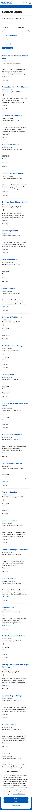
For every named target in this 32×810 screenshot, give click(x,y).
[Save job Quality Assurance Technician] (3, 644)
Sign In (25, 3)
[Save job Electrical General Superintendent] (3, 210)
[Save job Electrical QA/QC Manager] (3, 325)
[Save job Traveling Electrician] (3, 500)
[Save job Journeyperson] (3, 382)
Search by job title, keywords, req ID (14, 18)
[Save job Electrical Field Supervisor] (3, 442)
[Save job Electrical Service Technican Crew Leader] (3, 414)
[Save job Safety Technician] (3, 296)
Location (5, 27)
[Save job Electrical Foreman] (3, 586)
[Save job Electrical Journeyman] (3, 152)
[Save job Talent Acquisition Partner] (3, 471)
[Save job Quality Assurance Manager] (3, 354)
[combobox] (11, 30)
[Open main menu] (30, 2)
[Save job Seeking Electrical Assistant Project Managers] (3, 675)
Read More (5, 76)
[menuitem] (6, 3)
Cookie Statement (19, 794)
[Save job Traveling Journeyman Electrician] (3, 557)
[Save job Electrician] (3, 761)
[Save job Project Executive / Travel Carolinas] (3, 95)
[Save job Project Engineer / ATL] (3, 239)
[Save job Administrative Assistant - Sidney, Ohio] (3, 66)
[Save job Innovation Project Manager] (3, 123)
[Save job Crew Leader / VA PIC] (3, 267)
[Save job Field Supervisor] (3, 615)
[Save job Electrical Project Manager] (3, 704)
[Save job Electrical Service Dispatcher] (3, 181)
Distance (21, 27)
